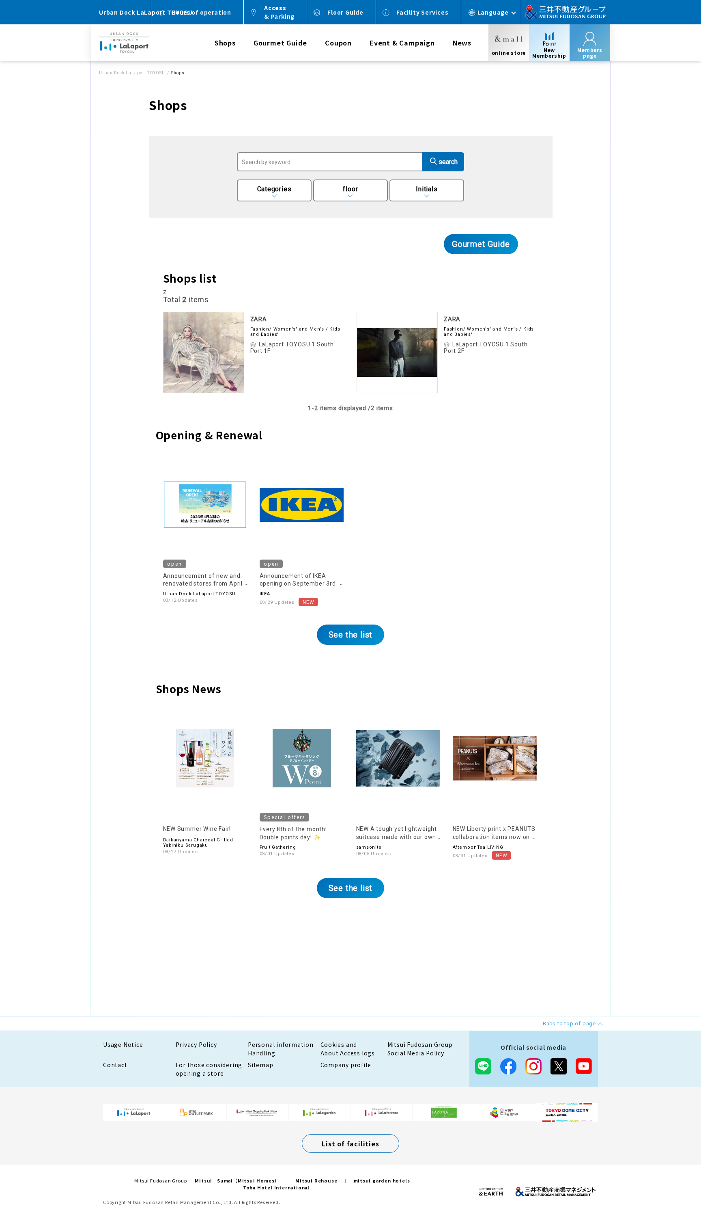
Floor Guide (345, 12)
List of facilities (350, 1143)
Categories (274, 189)
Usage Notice (123, 1044)
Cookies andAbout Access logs (347, 1048)
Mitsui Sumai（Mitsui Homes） (237, 1180)
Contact (115, 1065)
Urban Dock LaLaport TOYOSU (132, 73)
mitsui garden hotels (382, 1180)
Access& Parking (279, 12)
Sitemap (260, 1065)
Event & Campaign (402, 43)
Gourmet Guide (280, 43)
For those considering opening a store (209, 1069)
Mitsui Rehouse (316, 1180)
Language (493, 12)
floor (350, 189)
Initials (426, 189)
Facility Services (422, 12)
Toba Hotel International (276, 1187)
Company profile (345, 1065)
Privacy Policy (196, 1044)
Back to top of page (669, 1185)
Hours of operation (201, 12)
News (462, 43)
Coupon (338, 43)
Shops (225, 43)
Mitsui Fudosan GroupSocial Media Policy (420, 1048)
